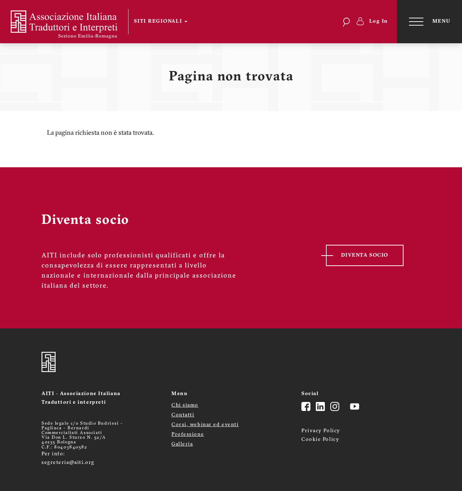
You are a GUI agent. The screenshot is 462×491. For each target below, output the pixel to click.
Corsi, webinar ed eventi (205, 425)
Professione (187, 434)
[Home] (68, 21)
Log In (378, 21)
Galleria (182, 444)
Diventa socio (364, 255)
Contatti (182, 415)
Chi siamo (185, 405)
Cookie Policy (320, 439)
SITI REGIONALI (159, 21)
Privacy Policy (320, 431)
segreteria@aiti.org (68, 462)
